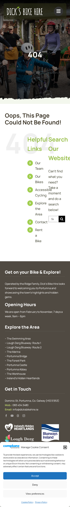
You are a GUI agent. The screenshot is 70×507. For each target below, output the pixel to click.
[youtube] (12, 415)
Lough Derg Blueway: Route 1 (24, 343)
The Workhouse (16, 374)
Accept (35, 475)
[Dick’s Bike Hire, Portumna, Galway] (25, 8)
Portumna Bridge (17, 356)
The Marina (13, 352)
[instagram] (23, 415)
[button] (65, 447)
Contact (41, 222)
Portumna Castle (17, 365)
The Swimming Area (19, 338)
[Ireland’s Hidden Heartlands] (19, 425)
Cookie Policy (27, 502)
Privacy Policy (41, 502)
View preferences (35, 493)
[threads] (18, 415)
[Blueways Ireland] (50, 425)
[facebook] (6, 415)
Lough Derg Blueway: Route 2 (24, 347)
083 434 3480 (20, 405)
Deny (35, 484)
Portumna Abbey (17, 369)
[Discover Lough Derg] (19, 436)
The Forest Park (16, 360)
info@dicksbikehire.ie (25, 409)
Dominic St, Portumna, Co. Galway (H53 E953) (32, 400)
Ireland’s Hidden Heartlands (23, 378)
